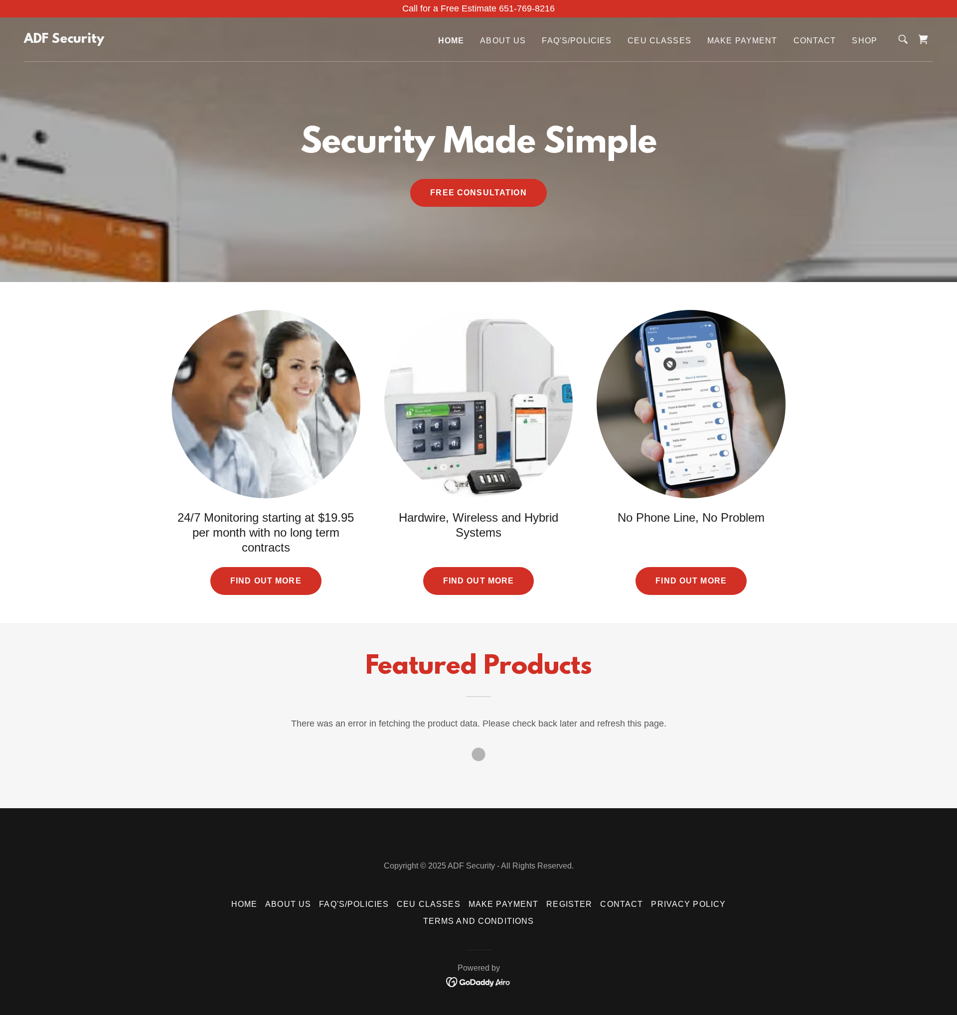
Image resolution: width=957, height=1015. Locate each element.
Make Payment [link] (742, 40)
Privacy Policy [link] (688, 904)
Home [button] (244, 904)
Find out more (266, 581)
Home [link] (451, 40)
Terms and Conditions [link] (478, 921)
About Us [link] (503, 40)
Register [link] (569, 904)
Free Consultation (478, 192)
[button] (923, 39)
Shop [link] (864, 40)
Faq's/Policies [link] (577, 40)
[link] (64, 40)
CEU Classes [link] (659, 40)
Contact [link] (815, 40)
